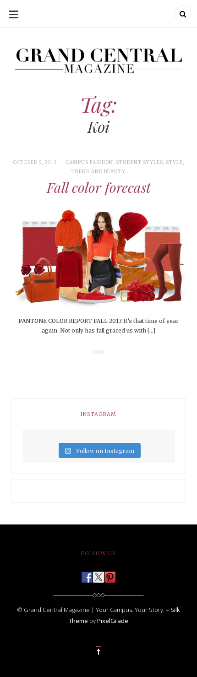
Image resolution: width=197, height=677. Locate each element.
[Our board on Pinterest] (109, 574)
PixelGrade (112, 621)
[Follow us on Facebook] (87, 574)
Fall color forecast (99, 187)
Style (174, 162)
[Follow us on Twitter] (98, 574)
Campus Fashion (89, 162)
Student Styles (139, 162)
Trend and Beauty (98, 172)
